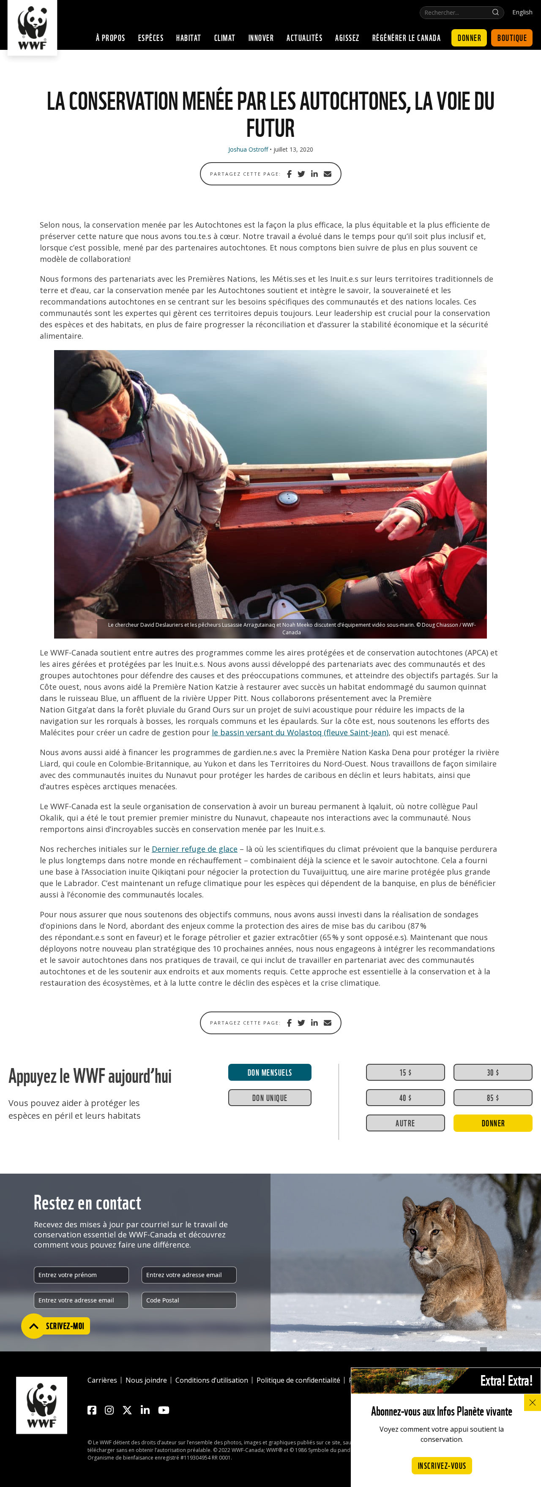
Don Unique (270, 1097)
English (522, 12)
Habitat (189, 37)
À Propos (111, 37)
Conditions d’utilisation (211, 1380)
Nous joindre (146, 1380)
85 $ (493, 1097)
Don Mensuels (270, 1072)
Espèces (151, 37)
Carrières (102, 1380)
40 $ (405, 1097)
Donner (469, 37)
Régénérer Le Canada (406, 37)
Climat (225, 37)
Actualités (304, 37)
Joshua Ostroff (248, 149)
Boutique (512, 37)
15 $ (405, 1072)
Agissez (347, 37)
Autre (405, 1122)
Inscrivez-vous (442, 1465)
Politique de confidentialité (298, 1380)
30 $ (493, 1072)
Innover (261, 37)
